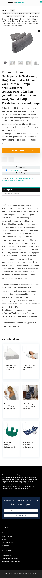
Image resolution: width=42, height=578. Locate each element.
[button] (39, 31)
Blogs (4, 539)
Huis (3, 533)
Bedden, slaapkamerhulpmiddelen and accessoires (21, 13)
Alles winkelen (7, 536)
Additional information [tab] (11, 194)
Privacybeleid (6, 555)
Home (4, 10)
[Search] (30, 3)
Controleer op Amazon (21, 151)
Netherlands (16, 170)
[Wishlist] (35, 3)
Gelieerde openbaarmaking (11, 561)
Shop (12, 10)
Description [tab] (7, 190)
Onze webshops (7, 542)
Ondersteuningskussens (15, 16)
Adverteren (6, 545)
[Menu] (2, 3)
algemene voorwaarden (10, 558)
